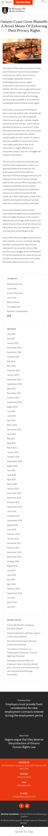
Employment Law (14, 284)
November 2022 (14, 393)
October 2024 (13, 356)
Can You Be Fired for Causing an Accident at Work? (20, 627)
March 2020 (12, 484)
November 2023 (14, 379)
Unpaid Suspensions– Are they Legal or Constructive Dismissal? (24, 635)
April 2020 (11, 479)
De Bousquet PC (15, 820)
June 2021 (11, 434)
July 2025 (11, 334)
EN (42, 1)
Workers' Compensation (17, 311)
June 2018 (11, 529)
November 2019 (14, 497)
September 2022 (14, 402)
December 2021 (14, 429)
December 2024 (14, 347)
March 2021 (12, 447)
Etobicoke (31, 814)
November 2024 (14, 352)
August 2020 (12, 465)
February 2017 (13, 547)
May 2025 (11, 338)
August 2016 (12, 566)
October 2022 (13, 397)
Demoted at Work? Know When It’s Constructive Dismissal (22, 643)
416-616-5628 (24, 776)
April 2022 (11, 420)
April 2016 (11, 584)
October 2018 (13, 515)
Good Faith (12, 288)
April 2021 (11, 443)
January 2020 (13, 488)
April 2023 (11, 388)
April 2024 (11, 365)
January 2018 (13, 538)
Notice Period (13, 302)
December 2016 (14, 552)
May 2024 (11, 361)
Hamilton (24, 816)
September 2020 (14, 461)
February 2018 (13, 534)
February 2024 (13, 370)
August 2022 (12, 406)
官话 (9, 315)
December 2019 (14, 493)
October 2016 (13, 561)
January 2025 (13, 343)
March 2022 (12, 425)
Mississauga (41, 814)
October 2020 (13, 456)
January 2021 (13, 452)
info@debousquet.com (24, 796)
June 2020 (11, 475)
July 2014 (11, 606)
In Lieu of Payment (15, 293)
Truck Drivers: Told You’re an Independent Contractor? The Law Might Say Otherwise (22, 652)
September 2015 (14, 593)
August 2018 (12, 525)
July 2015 (11, 597)
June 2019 (11, 511)
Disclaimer (42, 820)
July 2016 (11, 570)
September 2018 (14, 520)
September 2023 (14, 384)
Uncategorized (13, 306)
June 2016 (11, 575)
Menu (8, 2)
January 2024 (13, 375)
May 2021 (11, 438)
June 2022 (11, 415)
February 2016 (13, 588)
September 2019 (14, 506)
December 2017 (14, 543)
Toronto (23, 814)
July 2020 (11, 470)
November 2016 (14, 556)
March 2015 (12, 602)
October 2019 (13, 502)
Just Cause (11, 297)
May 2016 (11, 579)
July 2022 (11, 411)
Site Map (23, 823)
